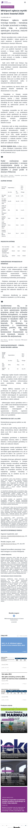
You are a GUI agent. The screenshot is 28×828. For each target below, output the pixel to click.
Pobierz (24, 651)
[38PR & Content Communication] (6, 3)
